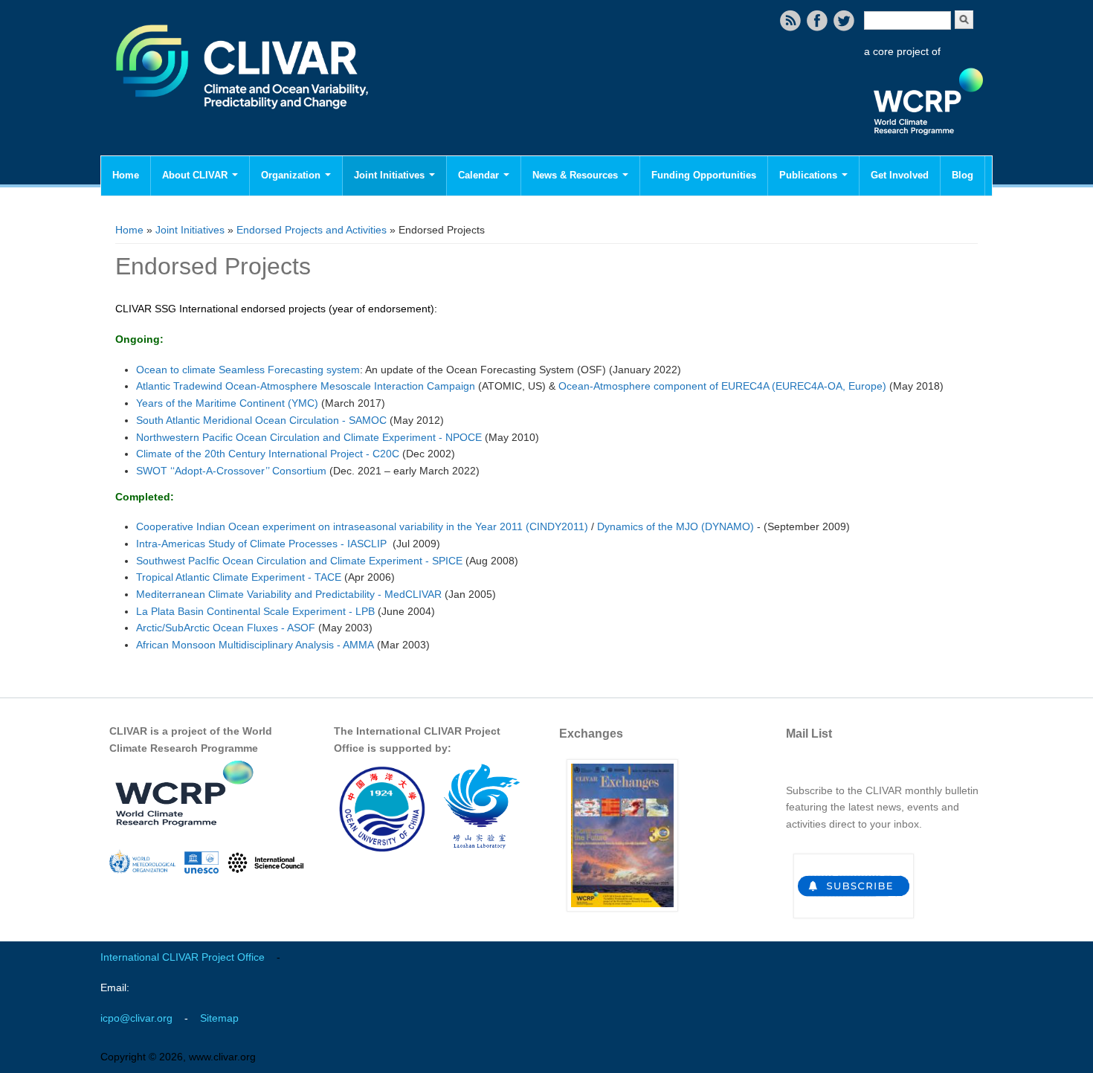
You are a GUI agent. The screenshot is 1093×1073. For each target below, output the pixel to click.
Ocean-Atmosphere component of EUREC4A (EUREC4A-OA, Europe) (722, 386)
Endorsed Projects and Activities (311, 230)
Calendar (480, 175)
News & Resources (576, 175)
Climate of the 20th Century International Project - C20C (267, 454)
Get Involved (900, 175)
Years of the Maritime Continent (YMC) (227, 403)
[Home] (243, 119)
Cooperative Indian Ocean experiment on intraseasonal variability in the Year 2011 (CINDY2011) (362, 526)
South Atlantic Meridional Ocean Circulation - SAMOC (261, 420)
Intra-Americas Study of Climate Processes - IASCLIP (261, 544)
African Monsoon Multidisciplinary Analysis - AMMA (255, 645)
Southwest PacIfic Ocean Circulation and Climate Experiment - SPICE (299, 561)
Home (125, 175)
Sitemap (219, 1018)
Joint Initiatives (391, 175)
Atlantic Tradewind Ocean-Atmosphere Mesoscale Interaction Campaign (305, 386)
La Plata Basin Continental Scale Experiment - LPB (255, 611)
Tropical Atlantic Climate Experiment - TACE (238, 577)
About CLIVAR (196, 175)
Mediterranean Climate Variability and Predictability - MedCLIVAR (289, 594)
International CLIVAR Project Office (182, 957)
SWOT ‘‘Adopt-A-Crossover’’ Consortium (231, 471)
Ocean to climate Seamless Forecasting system (248, 370)
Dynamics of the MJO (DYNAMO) (675, 526)
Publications (809, 175)
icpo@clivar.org (136, 1018)
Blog (962, 175)
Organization (292, 175)
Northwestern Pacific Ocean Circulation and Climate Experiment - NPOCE (309, 437)
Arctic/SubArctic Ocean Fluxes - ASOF (225, 628)
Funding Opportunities (703, 175)
